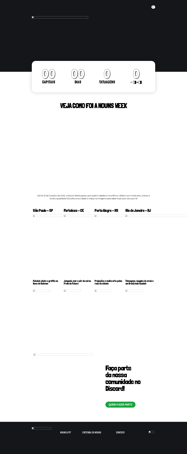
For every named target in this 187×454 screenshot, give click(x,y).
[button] (120, 405)
